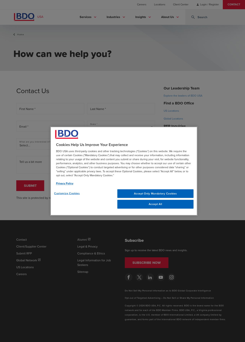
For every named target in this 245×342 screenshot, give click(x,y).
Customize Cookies (67, 193)
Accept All (155, 204)
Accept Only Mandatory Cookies (155, 193)
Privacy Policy (64, 183)
